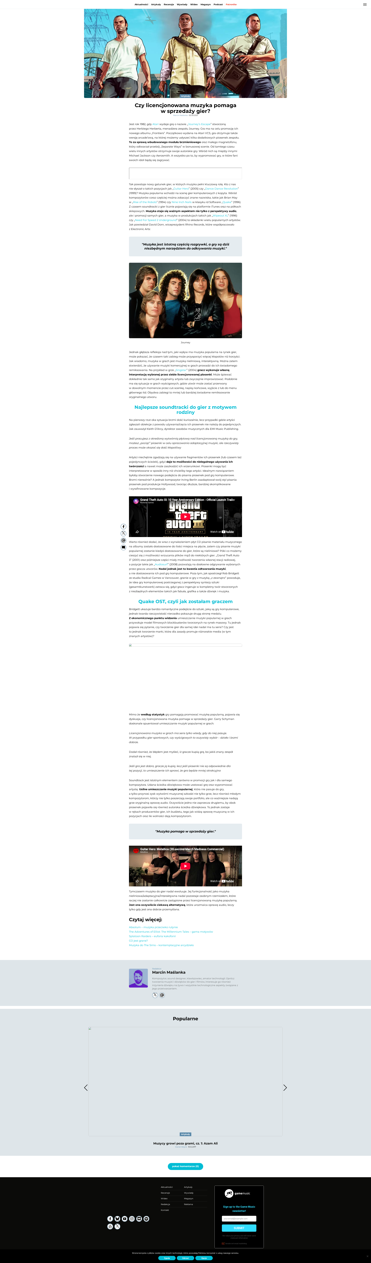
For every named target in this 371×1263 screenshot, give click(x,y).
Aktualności (141, 4)
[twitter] (123, 533)
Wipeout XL (220, 215)
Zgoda (167, 1258)
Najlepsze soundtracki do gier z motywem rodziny (185, 409)
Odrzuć (185, 1258)
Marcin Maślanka (180, 115)
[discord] (139, 1219)
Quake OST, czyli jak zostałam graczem (185, 601)
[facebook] (123, 526)
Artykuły (156, 4)
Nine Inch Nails (182, 202)
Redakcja (165, 1204)
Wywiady (182, 4)
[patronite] (110, 1226)
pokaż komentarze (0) (185, 1166)
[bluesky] (117, 1219)
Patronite (231, 4)
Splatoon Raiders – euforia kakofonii (152, 936)
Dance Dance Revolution (221, 188)
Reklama (188, 1204)
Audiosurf (161, 564)
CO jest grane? (138, 940)
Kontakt (165, 1210)
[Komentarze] (123, 547)
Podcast (218, 4)
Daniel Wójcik (181, 1147)
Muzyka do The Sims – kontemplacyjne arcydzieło (161, 945)
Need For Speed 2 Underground (156, 220)
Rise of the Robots (145, 202)
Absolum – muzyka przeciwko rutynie (153, 927)
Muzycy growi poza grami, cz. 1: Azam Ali (185, 1143)
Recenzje (169, 4)
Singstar (181, 370)
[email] (123, 540)
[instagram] (132, 1219)
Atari (155, 124)
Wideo (194, 4)
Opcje (204, 1258)
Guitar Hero (181, 188)
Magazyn (206, 4)
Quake (227, 202)
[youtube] (125, 1219)
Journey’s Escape (199, 124)
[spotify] (146, 1219)
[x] (117, 1226)
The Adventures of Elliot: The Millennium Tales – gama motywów (171, 931)
